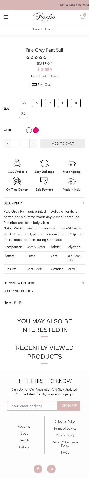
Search (24, 440)
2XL (23, 113)
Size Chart (45, 84)
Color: (8, 130)
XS (24, 103)
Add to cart (63, 143)
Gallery (24, 447)
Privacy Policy (65, 435)
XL (76, 103)
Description (13, 203)
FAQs (65, 452)
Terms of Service (65, 428)
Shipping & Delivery (19, 283)
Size (6, 108)
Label (37, 29)
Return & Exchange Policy (65, 443)
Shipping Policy (65, 421)
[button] (36, 57)
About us (24, 426)
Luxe (48, 29)
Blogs (24, 433)
